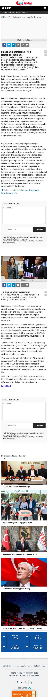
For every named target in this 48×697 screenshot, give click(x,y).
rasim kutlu (13, 193)
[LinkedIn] (14, 45)
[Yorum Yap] (27, 45)
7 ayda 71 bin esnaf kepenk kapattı (14, 12)
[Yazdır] (23, 45)
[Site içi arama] (31, 682)
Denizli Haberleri (9, 666)
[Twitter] (9, 45)
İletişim (37, 666)
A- (45, 55)
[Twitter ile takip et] (21, 682)
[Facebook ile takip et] (17, 682)
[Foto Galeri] (6, 8)
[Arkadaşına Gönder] (18, 45)
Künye (30, 666)
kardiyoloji (4, 193)
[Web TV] (9, 8)
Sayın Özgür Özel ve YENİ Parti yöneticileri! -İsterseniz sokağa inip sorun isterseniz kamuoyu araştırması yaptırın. (20, 297)
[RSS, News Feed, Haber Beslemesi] (26, 682)
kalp (30, 190)
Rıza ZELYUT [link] (6, 386)
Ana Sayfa (21, 666)
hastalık (36, 190)
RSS (43, 666)
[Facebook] (4, 45)
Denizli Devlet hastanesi (20, 190)
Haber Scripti (22, 688)
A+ (45, 51)
